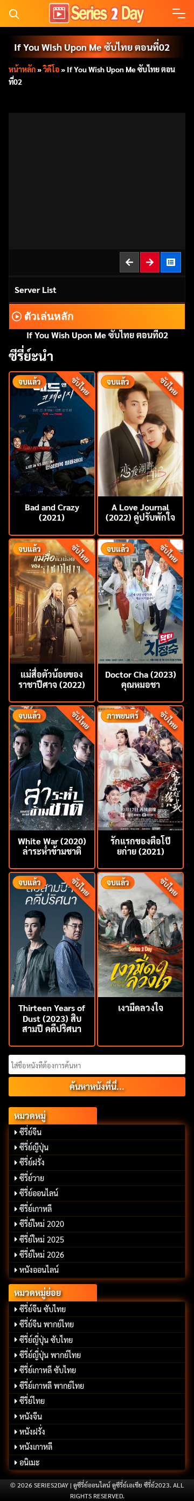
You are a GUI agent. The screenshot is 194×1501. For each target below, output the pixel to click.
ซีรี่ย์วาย (31, 1178)
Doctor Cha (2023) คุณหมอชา (140, 679)
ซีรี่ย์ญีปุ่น (33, 1147)
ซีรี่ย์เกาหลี (35, 1208)
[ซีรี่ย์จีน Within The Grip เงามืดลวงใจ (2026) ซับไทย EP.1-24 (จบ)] (140, 933)
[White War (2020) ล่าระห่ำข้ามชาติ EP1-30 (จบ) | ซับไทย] (52, 767)
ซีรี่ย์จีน (30, 1132)
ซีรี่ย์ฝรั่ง (32, 1162)
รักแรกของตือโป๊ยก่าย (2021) (140, 846)
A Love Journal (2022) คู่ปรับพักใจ (140, 512)
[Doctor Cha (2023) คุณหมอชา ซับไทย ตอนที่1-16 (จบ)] (140, 600)
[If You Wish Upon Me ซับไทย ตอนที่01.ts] (130, 262)
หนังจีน (30, 1416)
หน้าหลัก (22, 69)
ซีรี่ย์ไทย (32, 1401)
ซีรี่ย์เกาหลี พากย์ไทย (51, 1385)
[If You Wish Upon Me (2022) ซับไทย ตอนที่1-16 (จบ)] (171, 262)
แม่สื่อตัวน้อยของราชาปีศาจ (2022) (51, 679)
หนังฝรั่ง (32, 1431)
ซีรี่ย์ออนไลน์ (38, 1193)
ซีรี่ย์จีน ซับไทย (42, 1309)
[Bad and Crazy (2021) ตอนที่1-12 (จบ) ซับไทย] (52, 433)
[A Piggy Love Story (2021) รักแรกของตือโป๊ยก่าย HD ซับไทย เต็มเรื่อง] (140, 767)
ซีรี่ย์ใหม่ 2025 (41, 1239)
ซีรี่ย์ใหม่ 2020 (41, 1224)
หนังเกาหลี (35, 1446)
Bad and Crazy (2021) (52, 512)
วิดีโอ (51, 69)
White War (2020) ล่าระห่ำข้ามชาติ (52, 846)
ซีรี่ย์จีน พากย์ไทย (46, 1324)
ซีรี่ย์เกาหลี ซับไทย (47, 1370)
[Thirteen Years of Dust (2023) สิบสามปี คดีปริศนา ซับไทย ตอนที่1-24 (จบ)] (52, 933)
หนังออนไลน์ (39, 1269)
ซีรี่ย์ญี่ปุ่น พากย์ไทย (50, 1355)
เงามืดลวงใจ (140, 1007)
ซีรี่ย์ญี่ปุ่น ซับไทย (46, 1340)
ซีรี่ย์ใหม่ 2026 (41, 1254)
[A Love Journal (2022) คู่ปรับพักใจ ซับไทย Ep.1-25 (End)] (140, 433)
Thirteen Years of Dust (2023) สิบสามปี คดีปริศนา (51, 1018)
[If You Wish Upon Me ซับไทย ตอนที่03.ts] (150, 262)
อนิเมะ (29, 1462)
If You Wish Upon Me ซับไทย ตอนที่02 (92, 46)
